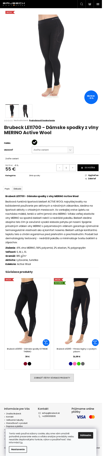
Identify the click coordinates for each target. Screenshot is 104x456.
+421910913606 (49, 416)
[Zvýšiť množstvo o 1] (72, 167)
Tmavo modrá (70, 363)
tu (21, 442)
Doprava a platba (14, 426)
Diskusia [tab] (17, 188)
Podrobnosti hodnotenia (42, 120)
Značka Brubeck (13, 413)
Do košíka (90, 167)
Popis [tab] (7, 188)
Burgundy (25, 363)
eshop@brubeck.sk (51, 413)
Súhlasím (85, 435)
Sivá (82, 363)
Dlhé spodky (34, 175)
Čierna (29, 363)
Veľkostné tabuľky (14, 420)
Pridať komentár (15, 396)
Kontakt (10, 416)
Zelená (78, 363)
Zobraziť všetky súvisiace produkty (52, 377)
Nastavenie (18, 449)
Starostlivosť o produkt (17, 423)
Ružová (74, 363)
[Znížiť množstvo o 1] (59, 167)
